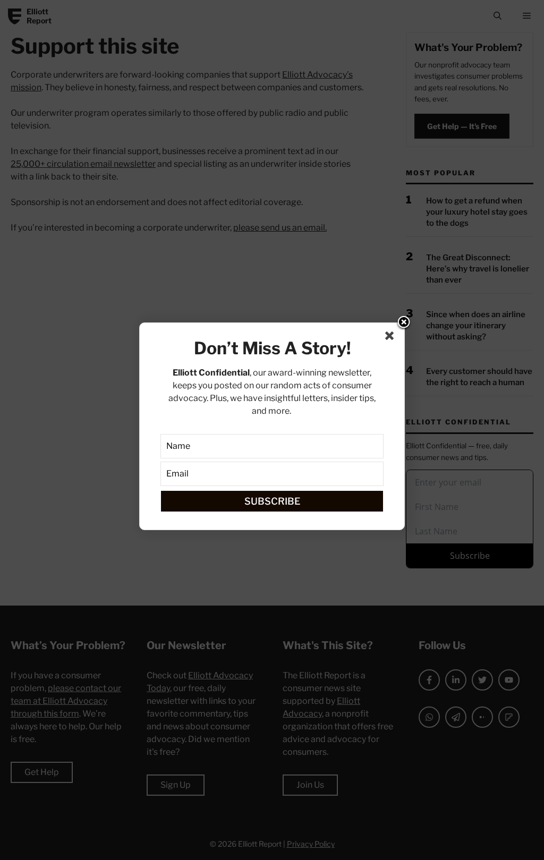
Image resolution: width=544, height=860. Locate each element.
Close (404, 323)
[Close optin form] (391, 337)
